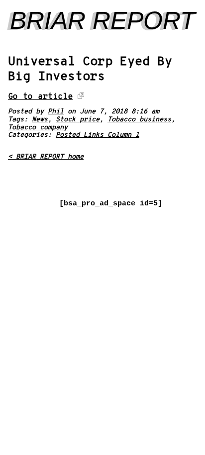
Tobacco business (139, 119)
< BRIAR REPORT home (46, 157)
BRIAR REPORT (103, 20)
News (40, 119)
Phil (56, 111)
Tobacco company (38, 127)
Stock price (78, 119)
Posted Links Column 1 (97, 135)
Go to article (40, 96)
